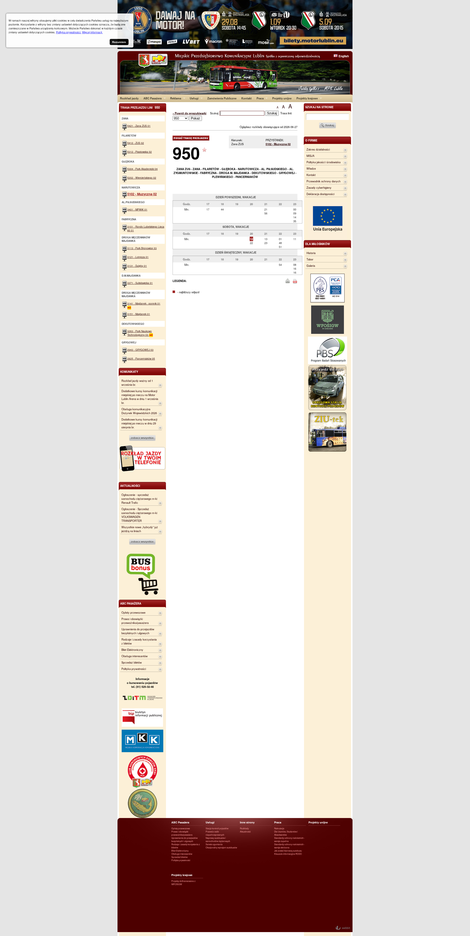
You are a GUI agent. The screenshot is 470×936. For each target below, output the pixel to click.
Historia (311, 253)
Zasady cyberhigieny (318, 187)
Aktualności (245, 831)
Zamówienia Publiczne (221, 98)
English (344, 56)
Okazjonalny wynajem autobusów (221, 847)
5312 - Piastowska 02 (139, 151)
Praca (259, 98)
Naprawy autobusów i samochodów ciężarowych (218, 839)
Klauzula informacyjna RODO (288, 853)
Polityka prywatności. (68, 32)
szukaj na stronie (319, 107)
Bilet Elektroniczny (132, 650)
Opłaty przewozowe (133, 612)
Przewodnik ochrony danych (323, 181)
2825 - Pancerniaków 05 (141, 358)
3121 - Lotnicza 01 (138, 257)
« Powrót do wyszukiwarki (189, 113)
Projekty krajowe (306, 98)
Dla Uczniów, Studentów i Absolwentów (286, 833)
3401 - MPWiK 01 (137, 209)
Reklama (174, 98)
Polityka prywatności (133, 669)
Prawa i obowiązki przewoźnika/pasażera (135, 621)
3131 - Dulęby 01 (137, 266)
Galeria (310, 266)
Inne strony (247, 822)
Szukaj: (215, 113)
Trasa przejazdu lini (140, 107)
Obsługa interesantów (134, 656)
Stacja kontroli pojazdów (217, 828)
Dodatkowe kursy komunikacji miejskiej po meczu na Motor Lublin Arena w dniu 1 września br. (139, 397)
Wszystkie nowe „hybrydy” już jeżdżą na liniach (139, 529)
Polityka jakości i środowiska (323, 162)
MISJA (310, 156)
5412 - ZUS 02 (135, 143)
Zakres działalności (318, 149)
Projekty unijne (282, 98)
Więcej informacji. (92, 32)
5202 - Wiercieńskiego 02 (141, 177)
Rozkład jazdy (129, 98)
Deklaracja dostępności (320, 194)
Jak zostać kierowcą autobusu (288, 850)
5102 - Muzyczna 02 (278, 144)
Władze (311, 168)
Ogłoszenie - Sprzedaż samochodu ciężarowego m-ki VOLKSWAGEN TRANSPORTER (139, 515)
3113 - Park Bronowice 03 (142, 248)
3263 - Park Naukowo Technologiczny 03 (139, 333)
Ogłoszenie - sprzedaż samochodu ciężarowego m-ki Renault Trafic (139, 498)
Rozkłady (244, 828)
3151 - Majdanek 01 (138, 314)
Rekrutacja (279, 828)
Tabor (309, 259)
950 (186, 152)
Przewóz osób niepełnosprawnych (215, 833)
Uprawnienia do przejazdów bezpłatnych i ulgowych (137, 631)
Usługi (193, 98)
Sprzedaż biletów (131, 662)
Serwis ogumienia (214, 844)
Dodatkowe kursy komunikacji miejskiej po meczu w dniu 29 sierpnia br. (139, 423)
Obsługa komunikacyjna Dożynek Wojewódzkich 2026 (139, 411)
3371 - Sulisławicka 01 (140, 283)
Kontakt (246, 98)
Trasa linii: (286, 113)
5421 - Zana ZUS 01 (139, 126)
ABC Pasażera (151, 98)
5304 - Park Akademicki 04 (142, 169)
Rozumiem (119, 42)
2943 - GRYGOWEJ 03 (140, 349)
